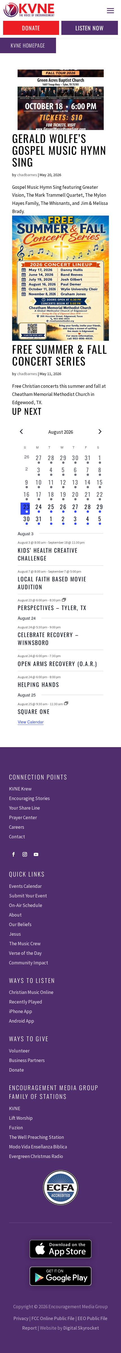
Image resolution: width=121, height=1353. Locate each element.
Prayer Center (23, 817)
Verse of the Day (25, 953)
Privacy (21, 1318)
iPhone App (20, 1011)
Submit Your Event (28, 896)
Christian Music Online (31, 992)
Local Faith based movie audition (52, 583)
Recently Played (25, 1002)
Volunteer (19, 1051)
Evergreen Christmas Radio (36, 1156)
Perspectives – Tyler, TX (52, 607)
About (15, 915)
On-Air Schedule (25, 905)
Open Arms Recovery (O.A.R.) (57, 663)
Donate (31, 28)
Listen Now (89, 28)
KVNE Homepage (28, 45)
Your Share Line (24, 808)
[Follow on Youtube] (36, 854)
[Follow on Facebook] (13, 854)
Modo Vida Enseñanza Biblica (38, 1147)
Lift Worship (21, 1118)
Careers (16, 827)
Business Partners (27, 1060)
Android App (21, 1021)
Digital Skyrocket (81, 1328)
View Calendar (31, 722)
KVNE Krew (20, 789)
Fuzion (16, 1127)
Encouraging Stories (29, 798)
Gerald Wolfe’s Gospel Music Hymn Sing (59, 150)
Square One (34, 711)
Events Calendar (25, 886)
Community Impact (28, 963)
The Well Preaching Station (36, 1137)
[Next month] (100, 431)
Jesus (15, 934)
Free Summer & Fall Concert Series (59, 355)
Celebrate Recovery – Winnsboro (48, 638)
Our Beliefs (20, 924)
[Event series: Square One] (66, 704)
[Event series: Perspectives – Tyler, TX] (64, 600)
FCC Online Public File (53, 1318)
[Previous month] (21, 431)
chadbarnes (27, 174)
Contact (17, 837)
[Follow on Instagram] (24, 854)
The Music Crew (25, 943)
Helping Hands (38, 684)
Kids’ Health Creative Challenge (48, 554)
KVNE (14, 1108)
